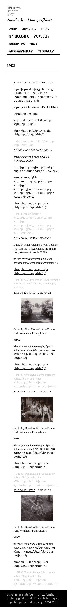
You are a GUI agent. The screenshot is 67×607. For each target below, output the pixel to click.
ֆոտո (41, 382)
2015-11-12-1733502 (25, 150)
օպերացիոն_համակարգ (33, 225)
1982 (42, 141)
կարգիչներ (33, 213)
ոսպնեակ (41, 36)
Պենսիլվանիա (25, 382)
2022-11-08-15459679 (26, 82)
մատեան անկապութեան (30, 19)
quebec (19, 283)
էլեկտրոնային (25, 145)
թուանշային (19, 36)
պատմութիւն (27, 141)
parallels (19, 287)
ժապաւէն (29, 29)
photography (49, 283)
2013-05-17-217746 (24, 238)
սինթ (50, 141)
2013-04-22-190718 (24, 391)
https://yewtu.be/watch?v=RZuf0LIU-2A (36, 107)
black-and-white (32, 378)
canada (28, 283)
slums (36, 279)
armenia (56, 279)
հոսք (13, 29)
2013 (28, 279)
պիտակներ (46, 51)
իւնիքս (47, 217)
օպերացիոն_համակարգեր (34, 229)
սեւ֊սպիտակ (47, 386)
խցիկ (45, 29)
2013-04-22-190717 (24, 490)
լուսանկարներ (25, 386)
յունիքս (20, 221)
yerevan (45, 279)
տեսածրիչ (17, 43)
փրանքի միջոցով (26, 113)
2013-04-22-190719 (24, 292)
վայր (34, 43)
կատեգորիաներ (21, 51)
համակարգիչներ (27, 217)
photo (37, 283)
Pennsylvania (32, 374)
